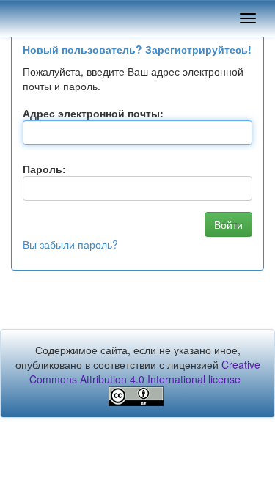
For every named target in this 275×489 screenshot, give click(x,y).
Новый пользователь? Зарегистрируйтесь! (137, 49)
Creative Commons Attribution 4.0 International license (144, 371)
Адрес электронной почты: (93, 113)
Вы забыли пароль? (70, 244)
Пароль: (44, 168)
